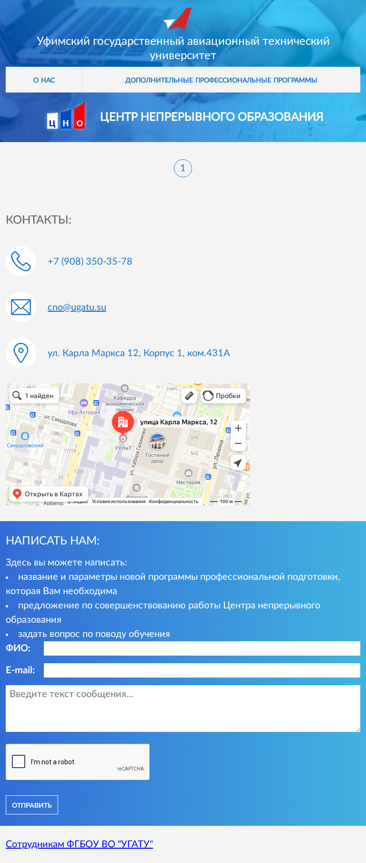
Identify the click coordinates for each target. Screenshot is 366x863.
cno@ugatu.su (77, 307)
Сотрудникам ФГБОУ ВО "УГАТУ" (79, 844)
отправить (32, 805)
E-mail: (20, 670)
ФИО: (18, 648)
